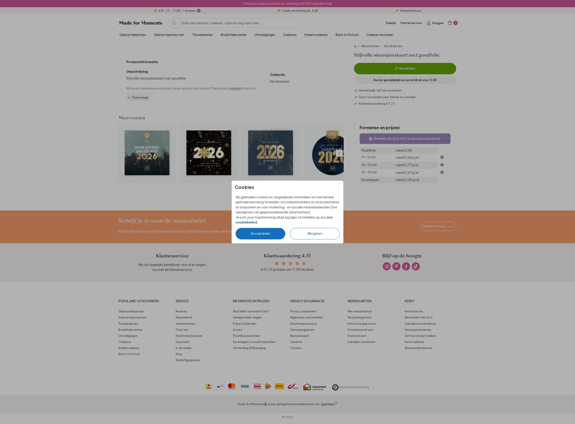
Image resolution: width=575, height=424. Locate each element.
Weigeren (314, 234)
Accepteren (260, 234)
